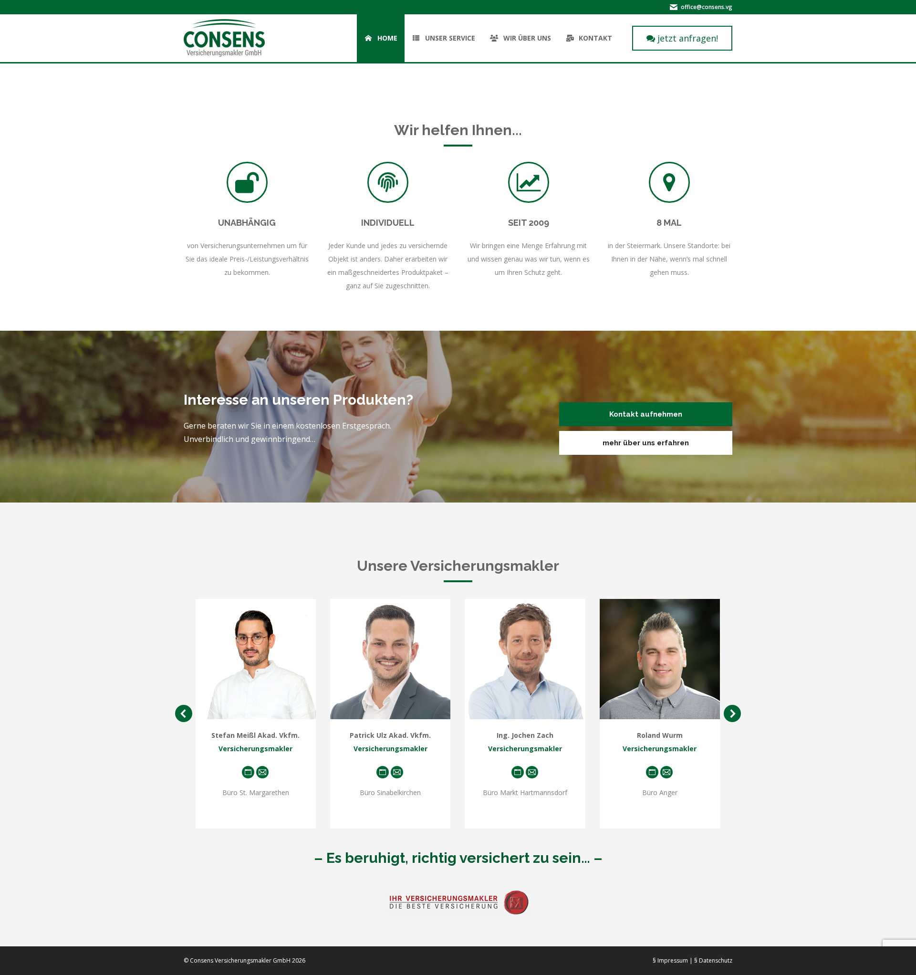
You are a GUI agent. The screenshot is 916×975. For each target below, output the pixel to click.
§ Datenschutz (713, 960)
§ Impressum (670, 960)
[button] (183, 713)
